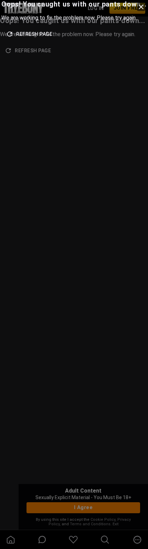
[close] (141, 7)
